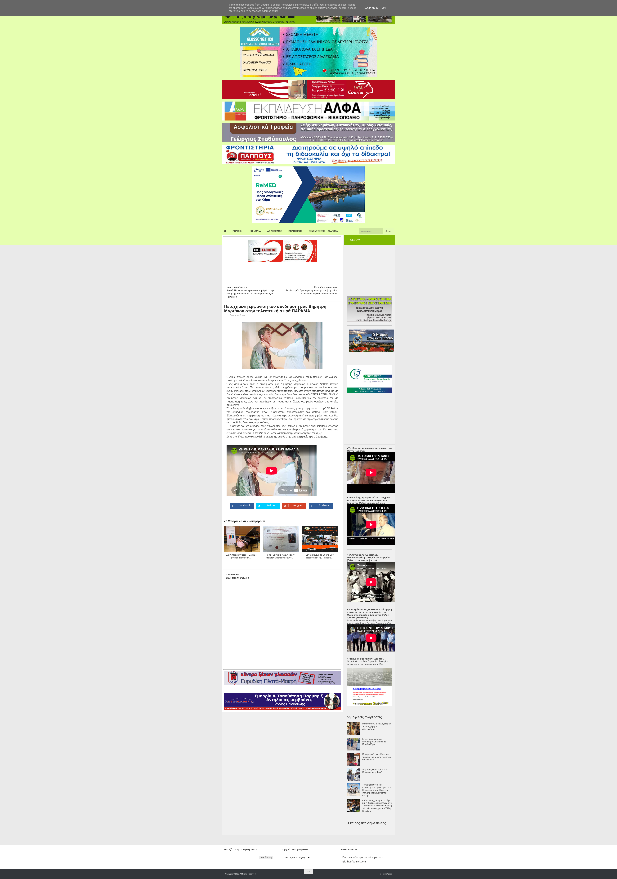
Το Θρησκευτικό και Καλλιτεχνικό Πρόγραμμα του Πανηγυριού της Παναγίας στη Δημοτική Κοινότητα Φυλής (376, 790)
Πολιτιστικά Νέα (238, 315)
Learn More (371, 8)
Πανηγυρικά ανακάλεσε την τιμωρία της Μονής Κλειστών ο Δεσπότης (376, 757)
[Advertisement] (281, 274)
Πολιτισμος (295, 231)
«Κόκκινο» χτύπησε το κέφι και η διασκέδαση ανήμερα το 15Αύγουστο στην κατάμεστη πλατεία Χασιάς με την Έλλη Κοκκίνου (377, 805)
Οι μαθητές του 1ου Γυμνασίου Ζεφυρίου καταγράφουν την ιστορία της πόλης (367, 662)
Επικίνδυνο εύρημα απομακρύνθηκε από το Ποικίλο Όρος (374, 742)
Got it (385, 8)
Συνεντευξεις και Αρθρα (323, 231)
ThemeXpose (387, 874)
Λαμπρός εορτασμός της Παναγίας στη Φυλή (374, 770)
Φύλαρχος (229, 874)
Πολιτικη (237, 231)
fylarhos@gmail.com (354, 861)
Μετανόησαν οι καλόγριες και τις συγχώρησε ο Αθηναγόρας (376, 726)
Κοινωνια (255, 231)
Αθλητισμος (274, 231)
